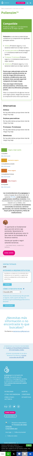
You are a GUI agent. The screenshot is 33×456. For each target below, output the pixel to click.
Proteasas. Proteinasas (12, 57)
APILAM (12, 197)
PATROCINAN (8, 391)
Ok (29, 445)
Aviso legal (8, 432)
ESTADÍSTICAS (26, 397)
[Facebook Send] (19, 454)
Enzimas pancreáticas (11, 50)
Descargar (9, 305)
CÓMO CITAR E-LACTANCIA (9, 398)
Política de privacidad (20, 432)
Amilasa (7, 46)
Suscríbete (11, 416)
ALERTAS (24, 391)
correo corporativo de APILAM (17, 356)
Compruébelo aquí (11, 428)
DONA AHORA (20, 3)
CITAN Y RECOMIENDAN (12, 394)
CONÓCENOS (26, 394)
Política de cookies (12, 436)
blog (5, 406)
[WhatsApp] (8, 454)
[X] (13, 454)
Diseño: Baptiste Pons (10, 443)
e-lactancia (7, 375)
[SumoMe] (30, 454)
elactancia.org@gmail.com (21, 331)
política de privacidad (21, 450)
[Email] (25, 454)
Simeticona (8, 64)
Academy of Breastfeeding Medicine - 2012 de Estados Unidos (18, 349)
